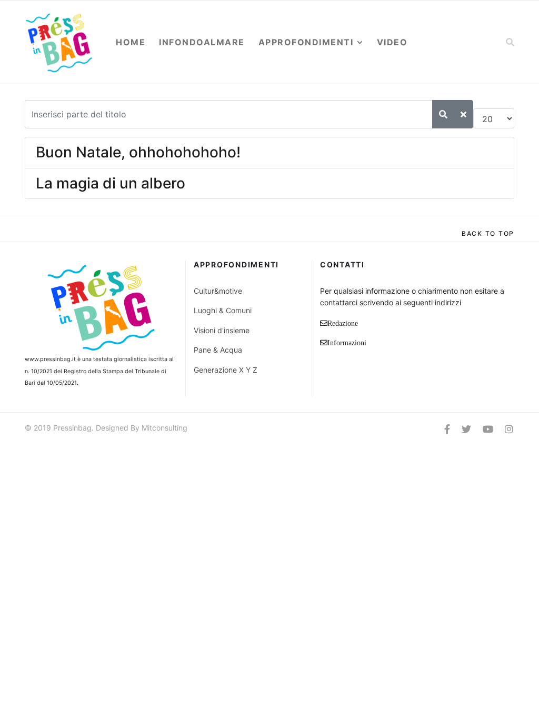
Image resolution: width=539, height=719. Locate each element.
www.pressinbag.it (50, 359)
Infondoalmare (202, 42)
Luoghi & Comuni (223, 310)
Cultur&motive (218, 290)
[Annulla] (463, 114)
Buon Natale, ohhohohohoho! (138, 152)
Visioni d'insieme (221, 330)
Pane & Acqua (218, 349)
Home (130, 42)
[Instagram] (509, 429)
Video (392, 42)
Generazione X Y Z (225, 369)
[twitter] (466, 429)
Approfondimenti (306, 42)
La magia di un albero (110, 183)
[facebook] (447, 429)
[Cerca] (443, 114)
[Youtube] (488, 429)
